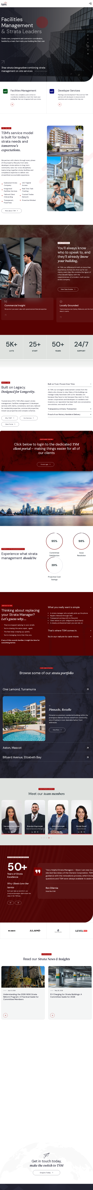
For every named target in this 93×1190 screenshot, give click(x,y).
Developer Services (23, 90)
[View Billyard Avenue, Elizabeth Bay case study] (87, 757)
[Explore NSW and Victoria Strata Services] (2, 59)
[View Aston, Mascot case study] (87, 748)
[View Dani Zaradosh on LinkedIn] (55, 832)
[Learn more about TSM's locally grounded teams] (27, 310)
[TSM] (4, 3)
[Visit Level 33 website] (11, 931)
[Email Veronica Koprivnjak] (81, 832)
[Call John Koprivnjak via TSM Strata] (14, 832)
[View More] (5, 1015)
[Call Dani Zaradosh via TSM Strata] (60, 832)
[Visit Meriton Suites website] (34, 931)
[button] (88, 39)
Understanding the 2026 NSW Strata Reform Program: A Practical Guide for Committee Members (21, 997)
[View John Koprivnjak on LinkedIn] (9, 832)
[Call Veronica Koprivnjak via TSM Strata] (84, 832)
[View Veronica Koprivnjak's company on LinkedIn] (78, 832)
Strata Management (68, 90)
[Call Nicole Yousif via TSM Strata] (37, 832)
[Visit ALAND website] (81, 931)
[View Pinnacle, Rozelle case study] (24, 718)
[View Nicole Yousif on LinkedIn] (32, 832)
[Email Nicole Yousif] (35, 832)
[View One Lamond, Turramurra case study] (87, 689)
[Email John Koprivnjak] (11, 832)
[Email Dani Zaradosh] (58, 832)
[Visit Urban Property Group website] (58, 931)
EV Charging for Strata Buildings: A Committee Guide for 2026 (66, 995)
